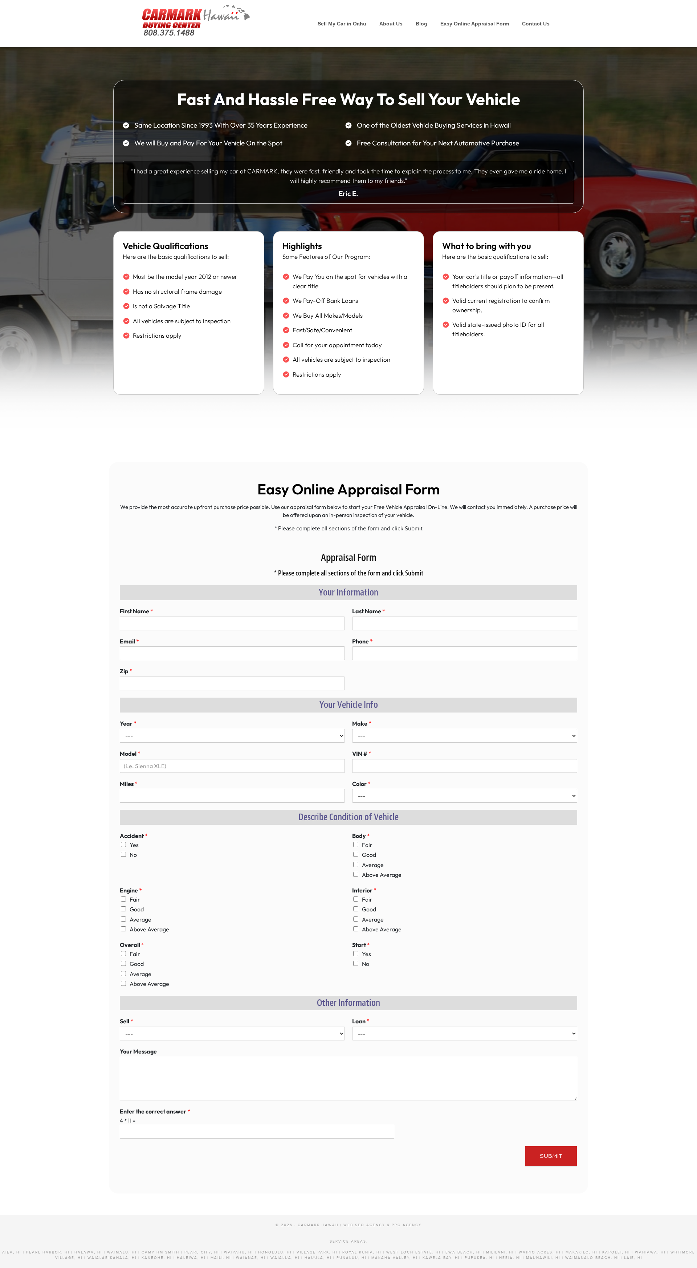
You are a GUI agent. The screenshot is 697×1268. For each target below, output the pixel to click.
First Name (136, 611)
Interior (364, 890)
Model (130, 753)
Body (361, 835)
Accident (134, 835)
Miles (129, 783)
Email (129, 641)
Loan (361, 1021)
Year (128, 723)
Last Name (368, 611)
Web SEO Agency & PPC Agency (382, 1225)
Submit (551, 1156)
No (133, 854)
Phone (362, 641)
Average (373, 864)
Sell (126, 1021)
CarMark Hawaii (196, 18)
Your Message (138, 1051)
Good (369, 854)
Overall (132, 944)
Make (361, 723)
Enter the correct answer (155, 1111)
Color (361, 783)
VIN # (361, 753)
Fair (367, 844)
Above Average (382, 874)
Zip (126, 671)
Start (361, 944)
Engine (131, 890)
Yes (134, 844)
